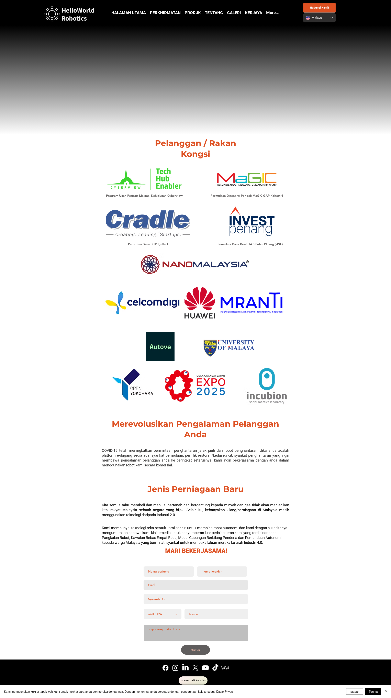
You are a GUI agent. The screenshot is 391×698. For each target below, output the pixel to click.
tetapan (354, 691)
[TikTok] (215, 668)
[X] (195, 668)
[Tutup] (386, 691)
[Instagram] (175, 668)
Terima (373, 691)
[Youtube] (205, 668)
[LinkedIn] (185, 668)
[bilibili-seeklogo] (225, 668)
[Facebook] (165, 668)
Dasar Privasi (224, 691)
